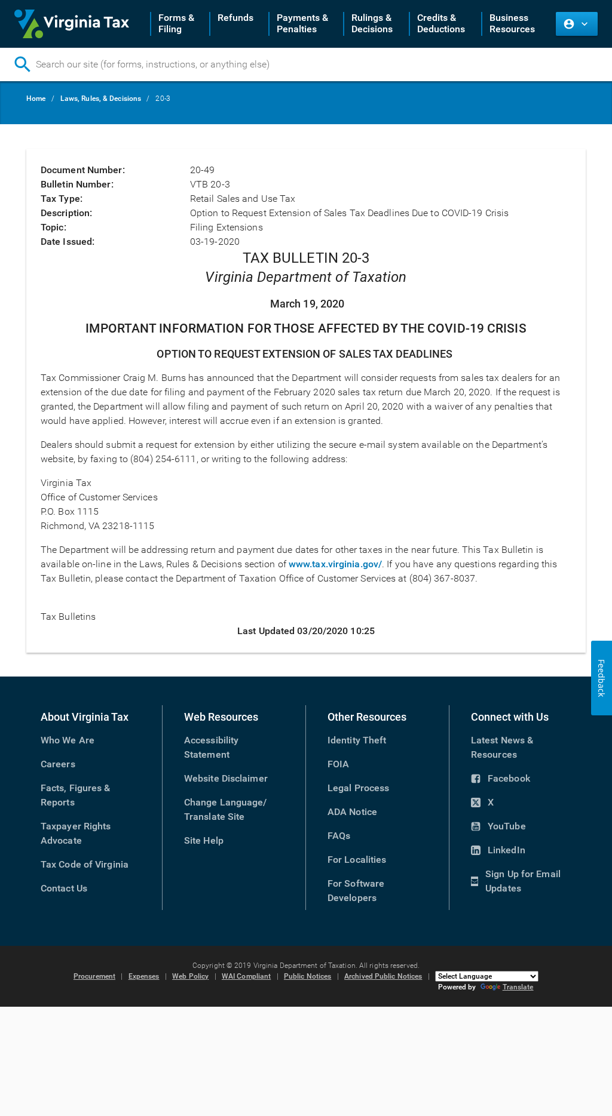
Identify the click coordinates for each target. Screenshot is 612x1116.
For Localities (357, 859)
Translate (518, 987)
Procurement (94, 976)
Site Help (204, 840)
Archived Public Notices (383, 976)
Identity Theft (357, 740)
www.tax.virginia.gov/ (335, 564)
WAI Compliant (246, 976)
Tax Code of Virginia (84, 864)
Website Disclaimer (226, 778)
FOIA (338, 764)
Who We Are (67, 740)
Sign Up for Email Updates (516, 882)
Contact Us (64, 888)
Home (35, 98)
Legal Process (358, 788)
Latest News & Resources (502, 747)
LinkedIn (498, 850)
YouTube (498, 827)
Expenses (144, 976)
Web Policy (190, 976)
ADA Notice (352, 811)
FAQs (339, 835)
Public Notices (307, 976)
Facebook (500, 779)
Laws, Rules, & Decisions (100, 98)
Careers (58, 764)
